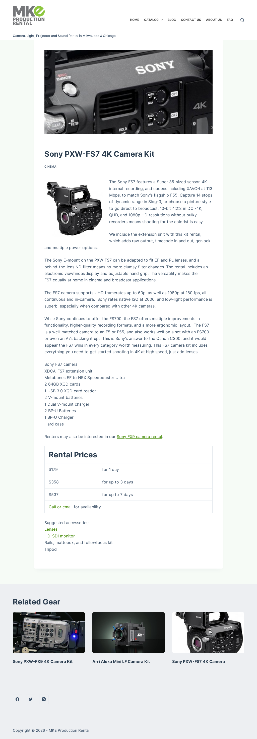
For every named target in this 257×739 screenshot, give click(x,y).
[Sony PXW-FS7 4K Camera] (208, 632)
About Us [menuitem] (214, 20)
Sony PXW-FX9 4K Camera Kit (43, 661)
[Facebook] (17, 699)
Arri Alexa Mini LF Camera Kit (121, 661)
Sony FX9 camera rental (139, 436)
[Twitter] (31, 699)
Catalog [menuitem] (151, 20)
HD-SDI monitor (59, 535)
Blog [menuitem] (172, 20)
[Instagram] (44, 699)
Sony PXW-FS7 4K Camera (198, 661)
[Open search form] (242, 20)
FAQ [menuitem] (230, 20)
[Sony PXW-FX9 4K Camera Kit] (49, 632)
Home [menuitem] (134, 20)
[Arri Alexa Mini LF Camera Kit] (128, 632)
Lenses (50, 529)
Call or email (61, 506)
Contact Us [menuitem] (191, 20)
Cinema (50, 166)
